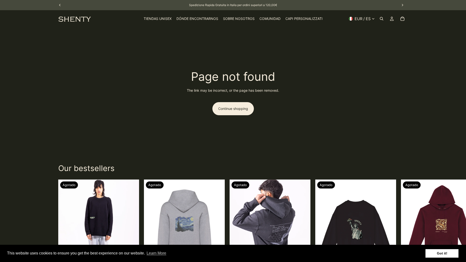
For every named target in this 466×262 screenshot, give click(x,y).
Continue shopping (233, 108)
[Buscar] (381, 18)
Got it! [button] (442, 253)
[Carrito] (402, 18)
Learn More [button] (156, 253)
